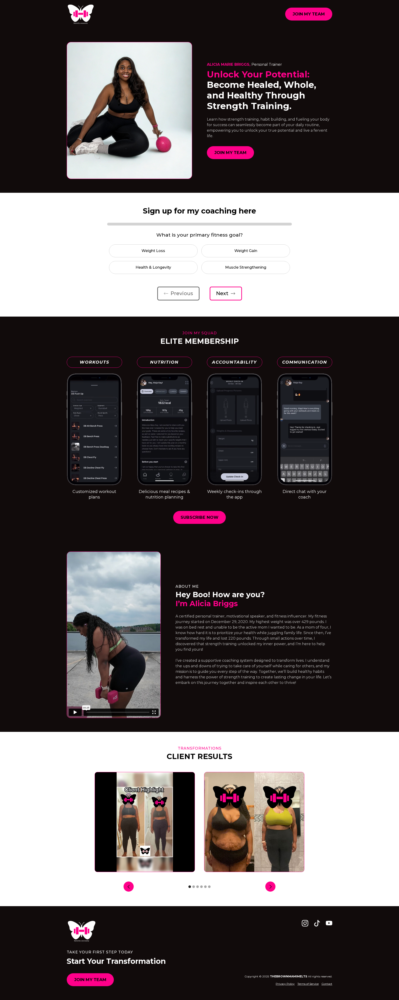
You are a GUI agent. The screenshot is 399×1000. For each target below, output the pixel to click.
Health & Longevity (153, 267)
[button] (128, 886)
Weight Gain (245, 251)
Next (222, 293)
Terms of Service (308, 983)
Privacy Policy (285, 983)
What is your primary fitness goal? (199, 235)
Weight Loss (153, 251)
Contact (326, 983)
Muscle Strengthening (245, 267)
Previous (182, 293)
